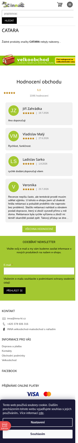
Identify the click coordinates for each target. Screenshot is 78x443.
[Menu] (69, 4)
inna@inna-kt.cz (16, 318)
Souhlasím (37, 434)
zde (41, 413)
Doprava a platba (12, 346)
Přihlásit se (15, 290)
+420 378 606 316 (17, 323)
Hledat (9, 20)
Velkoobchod (9, 360)
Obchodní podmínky (13, 355)
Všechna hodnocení (39, 229)
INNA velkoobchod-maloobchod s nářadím (31, 329)
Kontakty (7, 350)
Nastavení (38, 422)
